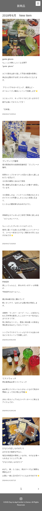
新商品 (21, 5)
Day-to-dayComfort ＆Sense (20, 502)
